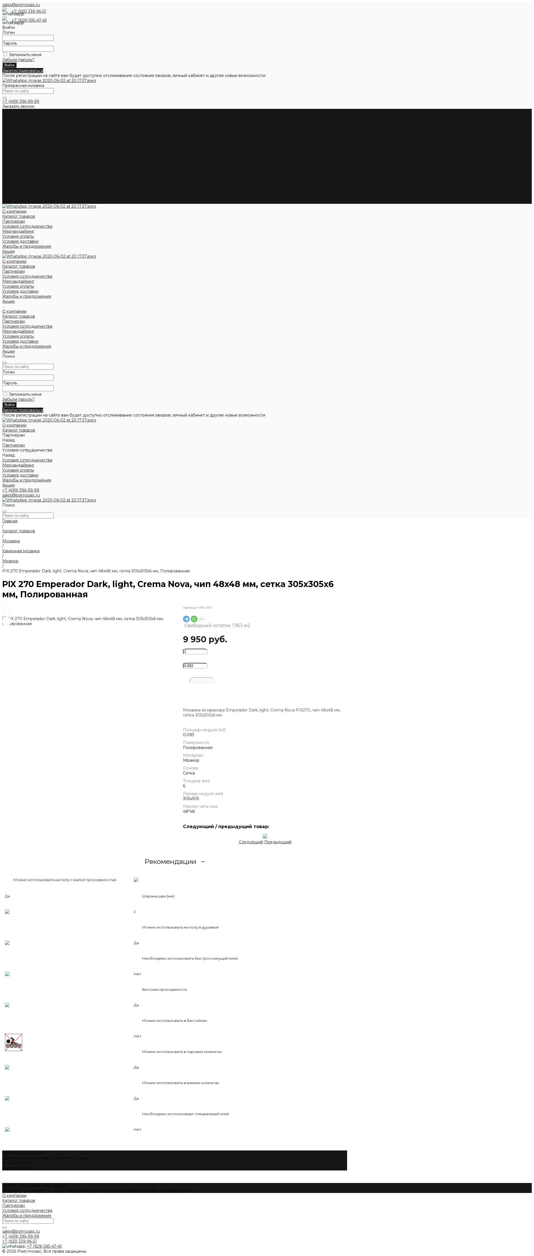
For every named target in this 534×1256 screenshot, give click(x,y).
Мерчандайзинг (18, 131)
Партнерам (13, 171)
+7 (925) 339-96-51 (29, 11)
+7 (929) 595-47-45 (29, 20)
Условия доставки (20, 141)
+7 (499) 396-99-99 (20, 101)
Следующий (251, 841)
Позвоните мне (17, 1162)
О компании (14, 161)
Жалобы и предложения (26, 146)
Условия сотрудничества (27, 126)
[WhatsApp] (194, 619)
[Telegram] (186, 619)
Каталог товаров (18, 166)
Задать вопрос (16, 1167)
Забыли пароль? (18, 59)
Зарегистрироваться (22, 70)
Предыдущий (277, 841)
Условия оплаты (18, 136)
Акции (8, 201)
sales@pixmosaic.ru (21, 4)
